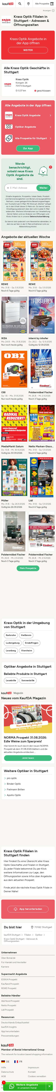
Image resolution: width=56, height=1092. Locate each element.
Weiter (43, 187)
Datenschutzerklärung (39, 216)
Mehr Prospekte (28, 568)
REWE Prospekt (8, 988)
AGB (3, 1076)
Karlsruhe (11, 635)
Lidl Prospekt (7, 1010)
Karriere (5, 966)
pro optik (12, 778)
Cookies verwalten (37, 1076)
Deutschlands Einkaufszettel (15, 1022)
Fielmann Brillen (16, 789)
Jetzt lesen (28, 758)
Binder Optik (14, 783)
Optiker (38, 935)
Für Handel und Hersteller (13, 962)
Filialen (27, 935)
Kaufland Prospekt (10, 984)
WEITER (28, 50)
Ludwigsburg (13, 643)
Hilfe (3, 1067)
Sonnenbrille (28, 680)
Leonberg (11, 650)
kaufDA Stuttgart (12, 935)
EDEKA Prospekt (9, 979)
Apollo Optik (14, 795)
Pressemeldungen (10, 1035)
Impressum (33, 1067)
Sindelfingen (31, 643)
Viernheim (26, 650)
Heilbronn (26, 635)
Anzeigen (47, 10)
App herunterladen (10, 1031)
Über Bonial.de (8, 958)
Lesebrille (11, 680)
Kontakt (32, 1072)
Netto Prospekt (8, 1005)
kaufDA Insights (9, 1027)
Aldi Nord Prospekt (10, 1001)
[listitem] (14, 266)
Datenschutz (7, 1072)
